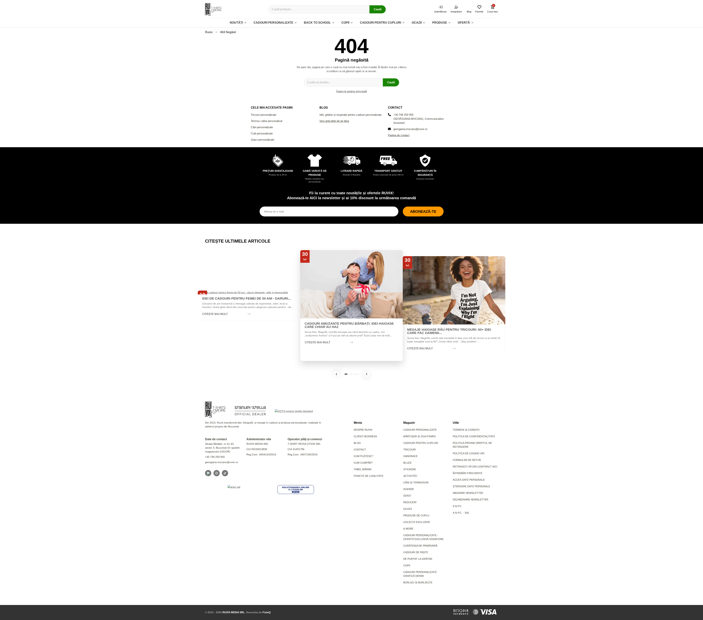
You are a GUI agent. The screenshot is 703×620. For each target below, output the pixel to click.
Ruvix (209, 32)
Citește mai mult (215, 313)
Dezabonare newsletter (470, 499)
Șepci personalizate (262, 139)
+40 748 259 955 (403, 114)
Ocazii (417, 22)
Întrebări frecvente (467, 473)
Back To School (317, 22)
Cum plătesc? (363, 456)
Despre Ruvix (363, 429)
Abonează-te (423, 211)
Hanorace (410, 456)
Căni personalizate (262, 127)
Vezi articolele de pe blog (334, 120)
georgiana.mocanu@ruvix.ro (410, 129)
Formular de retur (467, 459)
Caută (377, 9)
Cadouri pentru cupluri (380, 22)
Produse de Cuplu (416, 515)
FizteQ (267, 612)
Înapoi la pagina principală (351, 91)
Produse (439, 22)
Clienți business (365, 436)
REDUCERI (409, 502)
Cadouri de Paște (415, 552)
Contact (360, 449)
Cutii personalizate (262, 133)
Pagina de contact (398, 135)
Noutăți (236, 22)
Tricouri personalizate (263, 114)
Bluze (407, 462)
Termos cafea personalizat (266, 120)
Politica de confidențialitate (474, 436)
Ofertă (464, 22)
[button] (336, 374)
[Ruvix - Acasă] (215, 409)
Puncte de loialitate (368, 475)
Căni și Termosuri (416, 482)
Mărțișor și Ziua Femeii (419, 436)
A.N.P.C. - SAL (461, 512)
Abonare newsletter (468, 492)
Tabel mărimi (362, 469)
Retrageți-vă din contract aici (475, 466)
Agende (408, 489)
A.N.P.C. (457, 506)
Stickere (409, 469)
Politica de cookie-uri (468, 453)
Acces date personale (469, 479)
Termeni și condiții (466, 429)
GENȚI (407, 495)
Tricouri (409, 449)
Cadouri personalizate (273, 22)
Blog (357, 442)
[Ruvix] (213, 9)
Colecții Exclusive (416, 522)
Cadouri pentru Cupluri (420, 442)
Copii (345, 22)
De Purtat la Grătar (417, 558)
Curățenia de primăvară (420, 545)
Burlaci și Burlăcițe (417, 582)
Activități (410, 475)
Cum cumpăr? (363, 462)
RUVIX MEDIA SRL (233, 612)
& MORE (408, 528)
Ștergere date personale (471, 486)
